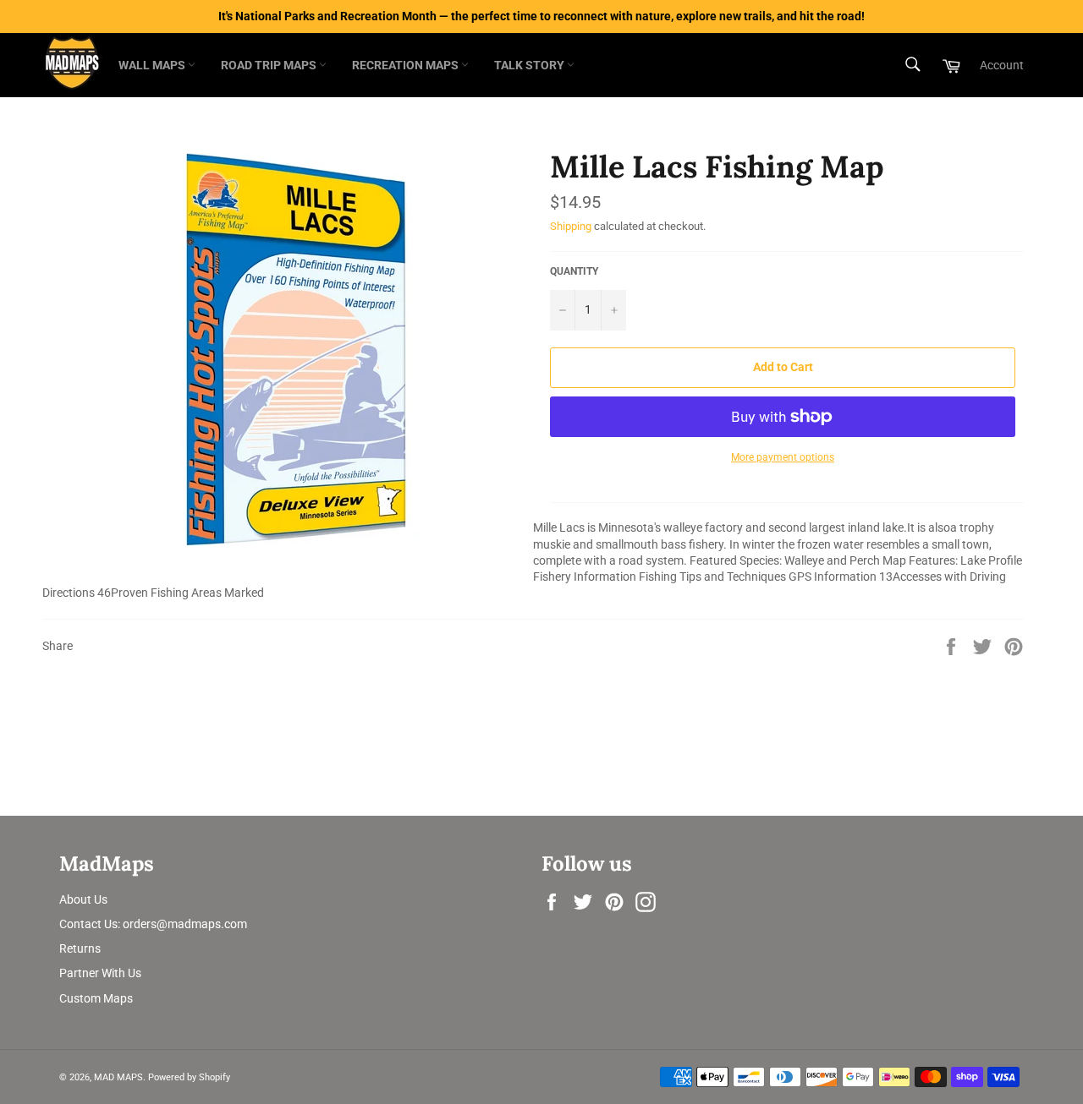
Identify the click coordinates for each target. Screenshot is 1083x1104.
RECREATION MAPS (406, 65)
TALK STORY (530, 65)
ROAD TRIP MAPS (270, 65)
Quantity (574, 271)
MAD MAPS (118, 1077)
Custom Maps (96, 998)
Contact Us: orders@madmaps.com (153, 924)
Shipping (570, 226)
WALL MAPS (153, 65)
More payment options (782, 457)
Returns (80, 948)
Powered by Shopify (189, 1077)
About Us (83, 899)
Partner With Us (100, 973)
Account (1002, 65)
